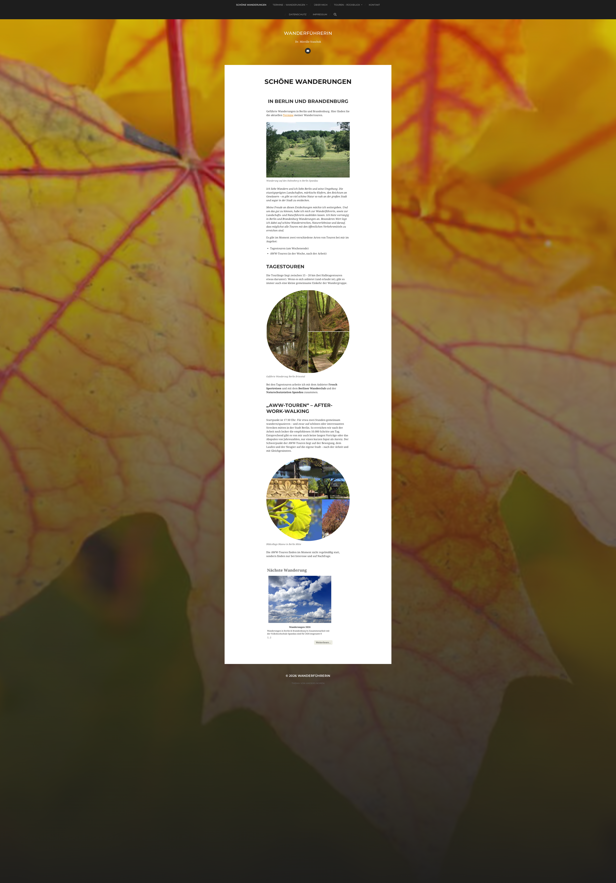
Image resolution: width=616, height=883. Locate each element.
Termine (288, 115)
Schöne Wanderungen (251, 4)
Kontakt (374, 4)
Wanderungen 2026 (300, 627)
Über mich (320, 4)
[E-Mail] (308, 51)
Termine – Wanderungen (289, 4)
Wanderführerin (308, 33)
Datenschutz (298, 14)
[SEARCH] (335, 14)
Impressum (320, 14)
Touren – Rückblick (347, 4)
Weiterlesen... (323, 642)
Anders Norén (315, 683)
